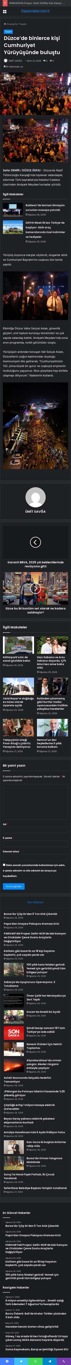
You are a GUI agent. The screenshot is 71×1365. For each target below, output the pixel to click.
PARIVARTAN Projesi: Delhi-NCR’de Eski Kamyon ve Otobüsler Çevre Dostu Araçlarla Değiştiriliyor (35, 937)
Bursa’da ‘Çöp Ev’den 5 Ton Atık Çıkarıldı (30, 914)
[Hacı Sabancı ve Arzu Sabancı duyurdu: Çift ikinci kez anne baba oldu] (52, 645)
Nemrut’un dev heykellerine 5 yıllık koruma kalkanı (49, 743)
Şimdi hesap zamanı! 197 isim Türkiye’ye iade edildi (46, 1030)
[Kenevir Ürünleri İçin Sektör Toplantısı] (14, 1049)
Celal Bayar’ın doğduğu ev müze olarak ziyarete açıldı (18, 702)
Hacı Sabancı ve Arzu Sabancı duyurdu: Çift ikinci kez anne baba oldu (51, 662)
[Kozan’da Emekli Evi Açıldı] (14, 1017)
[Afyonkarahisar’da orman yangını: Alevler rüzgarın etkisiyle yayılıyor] (14, 1065)
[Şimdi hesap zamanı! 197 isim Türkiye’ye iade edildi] (14, 1033)
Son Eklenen (35, 902)
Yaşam (22, 24)
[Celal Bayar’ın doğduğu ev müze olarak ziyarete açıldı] (18, 686)
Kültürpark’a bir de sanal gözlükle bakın (16, 659)
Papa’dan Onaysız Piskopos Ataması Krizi (31, 924)
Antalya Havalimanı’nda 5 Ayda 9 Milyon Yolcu (34, 1132)
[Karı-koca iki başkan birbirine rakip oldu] (14, 1147)
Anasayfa (11, 24)
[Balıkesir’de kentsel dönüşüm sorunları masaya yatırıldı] (13, 210)
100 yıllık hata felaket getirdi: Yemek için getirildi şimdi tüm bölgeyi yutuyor (46, 968)
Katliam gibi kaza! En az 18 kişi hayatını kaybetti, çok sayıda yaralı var (29, 953)
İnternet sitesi (11, 851)
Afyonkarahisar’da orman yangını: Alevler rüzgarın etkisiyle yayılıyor (44, 1064)
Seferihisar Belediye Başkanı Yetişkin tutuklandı (35, 1188)
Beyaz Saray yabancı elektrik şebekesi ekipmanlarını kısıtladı (29, 1120)
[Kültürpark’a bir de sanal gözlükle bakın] (18, 645)
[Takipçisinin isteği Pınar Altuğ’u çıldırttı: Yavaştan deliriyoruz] (18, 727)
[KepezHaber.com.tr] (35, 11)
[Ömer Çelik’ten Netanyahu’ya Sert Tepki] (14, 1000)
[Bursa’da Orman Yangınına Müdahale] (14, 1163)
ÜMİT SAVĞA (15, 60)
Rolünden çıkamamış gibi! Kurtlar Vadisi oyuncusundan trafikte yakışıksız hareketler (52, 704)
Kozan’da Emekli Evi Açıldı (43, 1012)
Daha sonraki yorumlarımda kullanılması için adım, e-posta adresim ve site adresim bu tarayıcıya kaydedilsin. (34, 870)
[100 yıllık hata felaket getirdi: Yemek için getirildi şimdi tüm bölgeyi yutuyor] (14, 969)
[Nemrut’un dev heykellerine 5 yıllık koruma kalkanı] (52, 727)
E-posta (8, 837)
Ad (5, 824)
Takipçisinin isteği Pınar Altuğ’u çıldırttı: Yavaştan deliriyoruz (17, 743)
